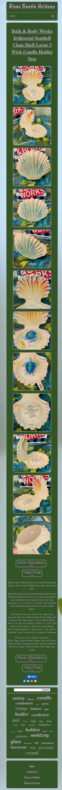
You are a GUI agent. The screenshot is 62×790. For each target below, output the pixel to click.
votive (19, 698)
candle (44, 698)
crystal (32, 752)
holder (21, 714)
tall (36, 742)
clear (33, 747)
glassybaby (46, 747)
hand (20, 731)
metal (13, 732)
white (15, 725)
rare (51, 731)
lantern (36, 709)
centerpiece (44, 724)
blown (31, 699)
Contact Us (32, 771)
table (23, 725)
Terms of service (32, 782)
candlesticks (24, 703)
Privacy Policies (32, 777)
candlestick (40, 715)
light (33, 721)
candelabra (21, 736)
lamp (49, 721)
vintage (21, 708)
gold (37, 704)
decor (25, 721)
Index (32, 766)
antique (31, 725)
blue (41, 721)
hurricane (19, 747)
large (45, 731)
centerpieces (47, 743)
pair (16, 720)
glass (16, 741)
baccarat (27, 743)
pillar (46, 709)
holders (32, 729)
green (45, 703)
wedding (40, 735)
